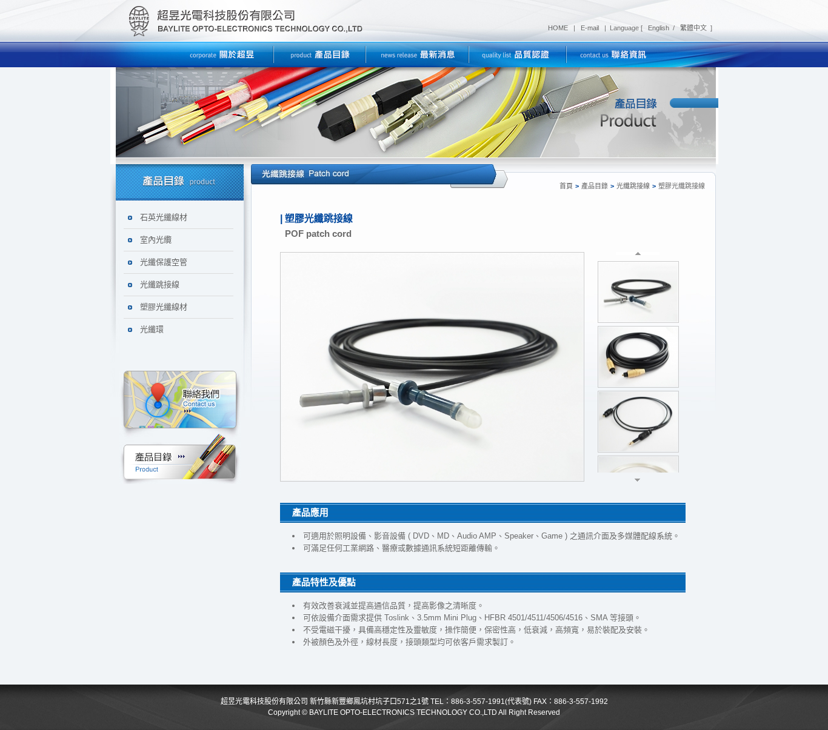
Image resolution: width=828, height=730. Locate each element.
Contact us (180, 401)
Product (180, 457)
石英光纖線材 (163, 217)
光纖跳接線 (159, 284)
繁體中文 (692, 28)
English (657, 28)
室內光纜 (156, 239)
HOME (559, 28)
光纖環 (152, 329)
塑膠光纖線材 (163, 306)
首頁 (566, 186)
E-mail (591, 28)
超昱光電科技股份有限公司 (242, 21)
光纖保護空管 (163, 262)
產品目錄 (594, 186)
